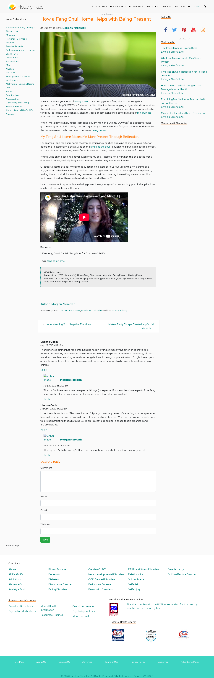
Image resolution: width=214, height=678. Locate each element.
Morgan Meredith (74, 28)
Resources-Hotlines (52, 615)
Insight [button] (137, 6)
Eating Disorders (57, 589)
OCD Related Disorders (101, 579)
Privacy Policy (138, 661)
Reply (43, 369)
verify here (155, 608)
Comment (46, 467)
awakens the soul (100, 146)
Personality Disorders (100, 589)
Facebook (74, 310)
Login (196, 6)
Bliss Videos (12, 57)
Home (9, 91)
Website (45, 524)
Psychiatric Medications (22, 611)
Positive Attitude (14, 46)
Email (43, 510)
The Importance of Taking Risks (179, 48)
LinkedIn (97, 310)
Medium (86, 310)
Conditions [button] (98, 6)
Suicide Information (84, 606)
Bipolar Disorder (57, 569)
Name (43, 496)
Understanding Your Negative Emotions (68, 324)
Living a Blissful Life (172, 51)
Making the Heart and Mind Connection (183, 113)
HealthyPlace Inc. (80, 676)
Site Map (19, 661)
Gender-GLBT (97, 569)
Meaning (10, 34)
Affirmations (12, 61)
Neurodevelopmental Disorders (106, 574)
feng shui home (56, 261)
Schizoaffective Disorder (182, 574)
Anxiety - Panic (17, 589)
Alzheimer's (15, 584)
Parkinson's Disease (99, 584)
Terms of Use (111, 661)
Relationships (135, 574)
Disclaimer (163, 661)
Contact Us (64, 661)
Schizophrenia (136, 579)
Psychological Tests (166, 6)
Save (45, 539)
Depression (54, 574)
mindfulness (144, 112)
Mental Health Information (49, 607)
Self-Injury (134, 589)
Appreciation (12, 98)
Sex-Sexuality (176, 569)
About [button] (184, 6)
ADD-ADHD (15, 574)
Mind (8, 65)
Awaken (10, 68)
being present (82, 101)
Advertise (87, 661)
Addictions (14, 579)
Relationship (12, 95)
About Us (41, 661)
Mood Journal (81, 616)
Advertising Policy (190, 661)
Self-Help (133, 584)
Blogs (149, 6)
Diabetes (53, 579)
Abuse (12, 569)
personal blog (119, 310)
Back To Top (12, 545)
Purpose (10, 42)
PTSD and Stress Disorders (143, 569)
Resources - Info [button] (119, 6)
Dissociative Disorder (60, 584)
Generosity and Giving (17, 102)
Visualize (10, 72)
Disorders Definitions (20, 606)
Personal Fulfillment (16, 38)
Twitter (63, 310)
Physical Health (14, 106)
